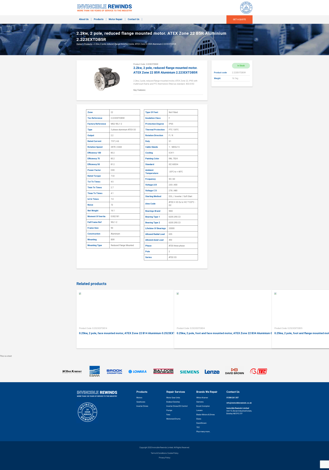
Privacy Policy (164, 458)
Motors (139, 398)
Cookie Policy (172, 453)
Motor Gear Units (173, 398)
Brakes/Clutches (173, 402)
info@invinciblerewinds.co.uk (239, 403)
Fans (168, 415)
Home (79, 44)
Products (98, 19)
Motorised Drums (173, 419)
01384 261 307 (232, 398)
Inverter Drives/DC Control (177, 406)
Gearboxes (140, 402)
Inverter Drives (142, 406)
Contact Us (133, 19)
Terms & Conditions (159, 453)
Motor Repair (115, 19)
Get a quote (239, 19)
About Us (84, 19)
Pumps (169, 410)
